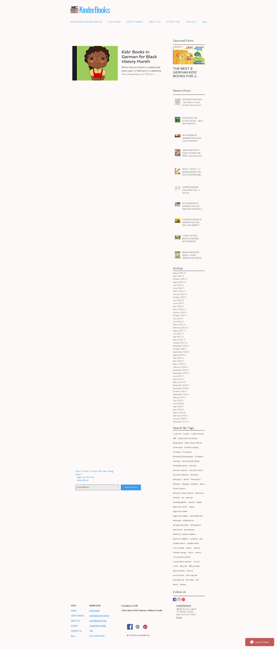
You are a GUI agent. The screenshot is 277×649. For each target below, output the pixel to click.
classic (189, 548)
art (183, 498)
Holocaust (177, 479)
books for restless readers (184, 534)
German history (196, 470)
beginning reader (180, 511)
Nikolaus (176, 484)
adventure (199, 493)
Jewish (186, 479)
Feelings (176, 461)
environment (178, 575)
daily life (183, 566)
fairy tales (190, 580)
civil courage (178, 548)
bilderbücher (188, 520)
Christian (177, 452)
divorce (190, 571)
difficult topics (194, 566)
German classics (180, 470)
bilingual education (181, 525)
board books (189, 530)
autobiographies (180, 502)
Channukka (178, 447)
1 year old (177, 434)
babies (199, 502)
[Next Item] (200, 55)
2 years (186, 434)
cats (201, 539)
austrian (189, 498)
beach (191, 507)
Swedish (194, 484)
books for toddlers (180, 539)
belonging (177, 520)
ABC (174, 438)
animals (176, 498)
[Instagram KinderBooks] (179, 599)
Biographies (178, 443)
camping (194, 539)
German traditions (181, 475)
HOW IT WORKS (77, 616)
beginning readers (181, 516)
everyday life (178, 580)
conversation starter (182, 557)
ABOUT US (75, 621)
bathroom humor (180, 507)
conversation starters (182, 562)
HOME (73, 611)
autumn (191, 502)
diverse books (179, 571)
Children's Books (191, 447)
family (175, 584)
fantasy (183, 584)
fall (197, 580)
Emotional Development (183, 456)
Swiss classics (179, 488)
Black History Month (193, 443)
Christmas (187, 452)
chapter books (193, 543)
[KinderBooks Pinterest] (183, 599)
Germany (194, 475)
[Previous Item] (177, 55)
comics (198, 552)
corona (196, 562)
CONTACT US (76, 631)
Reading (185, 484)
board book (177, 530)
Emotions (199, 456)
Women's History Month (183, 493)
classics (196, 548)
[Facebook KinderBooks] (174, 599)
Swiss (202, 484)
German (192, 466)
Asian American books (187, 438)
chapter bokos (179, 543)
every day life (191, 575)
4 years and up (197, 434)
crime (175, 566)
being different (196, 516)
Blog (73, 636)
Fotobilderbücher (180, 466)
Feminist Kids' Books (191, 461)
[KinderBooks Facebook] (130, 627)
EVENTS (74, 626)
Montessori (196, 479)
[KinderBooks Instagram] (137, 627)
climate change (179, 552)
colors (190, 552)
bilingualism (196, 525)
